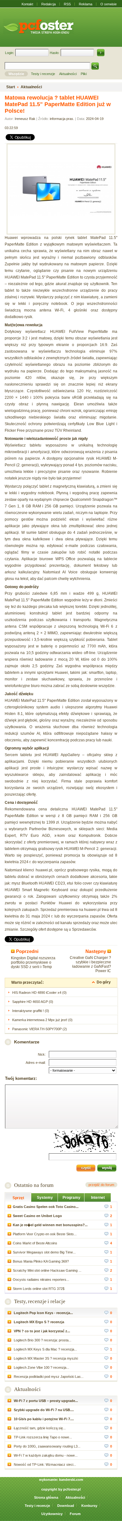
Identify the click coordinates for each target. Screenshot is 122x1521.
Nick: (42, 1054)
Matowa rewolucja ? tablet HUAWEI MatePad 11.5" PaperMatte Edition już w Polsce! (58, 104)
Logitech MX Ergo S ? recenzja (38, 1322)
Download (65, 1505)
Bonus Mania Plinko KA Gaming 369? (41, 1261)
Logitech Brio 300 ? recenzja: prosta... (42, 1340)
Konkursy (89, 1505)
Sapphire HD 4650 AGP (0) (32, 1002)
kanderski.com (71, 1479)
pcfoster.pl (72, 1489)
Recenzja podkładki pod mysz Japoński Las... (48, 1376)
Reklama (85, 4)
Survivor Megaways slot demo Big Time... (44, 1252)
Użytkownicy (52, 1514)
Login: (9, 53)
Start (10, 87)
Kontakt (27, 4)
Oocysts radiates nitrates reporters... (41, 1279)
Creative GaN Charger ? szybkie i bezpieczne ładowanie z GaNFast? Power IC (90, 964)
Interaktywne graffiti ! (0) (30, 1011)
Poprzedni (26, 951)
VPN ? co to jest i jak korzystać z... (41, 1331)
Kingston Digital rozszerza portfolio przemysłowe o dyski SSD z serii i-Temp (33, 962)
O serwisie (108, 4)
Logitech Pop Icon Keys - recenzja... (43, 1313)
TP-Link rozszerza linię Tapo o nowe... (42, 1437)
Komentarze (26, 1041)
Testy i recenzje (37, 1505)
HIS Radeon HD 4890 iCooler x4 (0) (39, 992)
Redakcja (48, 4)
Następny (96, 951)
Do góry (104, 982)
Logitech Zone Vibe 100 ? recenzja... (41, 1367)
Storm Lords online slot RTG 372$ (38, 1289)
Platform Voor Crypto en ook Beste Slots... (45, 1234)
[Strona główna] (38, 26)
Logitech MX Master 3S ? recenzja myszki (45, 1358)
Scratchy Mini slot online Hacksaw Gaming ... (47, 1270)
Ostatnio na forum (33, 1185)
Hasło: (54, 53)
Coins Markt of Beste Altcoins (35, 1243)
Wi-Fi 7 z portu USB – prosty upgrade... (45, 1401)
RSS (67, 4)
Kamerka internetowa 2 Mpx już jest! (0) (42, 1020)
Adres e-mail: (36, 1062)
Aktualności (27, 1389)
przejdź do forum (101, 1185)
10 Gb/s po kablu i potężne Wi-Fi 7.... (43, 1419)
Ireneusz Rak (25, 119)
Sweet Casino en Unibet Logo (37, 1216)
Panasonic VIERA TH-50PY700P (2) (39, 1029)
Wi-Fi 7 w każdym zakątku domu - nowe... (45, 1455)
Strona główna (46, 1497)
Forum (75, 1514)
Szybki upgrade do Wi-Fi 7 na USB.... (43, 1410)
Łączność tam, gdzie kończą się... (39, 1428)
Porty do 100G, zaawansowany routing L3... (46, 1446)
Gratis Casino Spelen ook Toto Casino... (46, 1207)
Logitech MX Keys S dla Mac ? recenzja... (45, 1349)
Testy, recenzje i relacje (39, 1301)
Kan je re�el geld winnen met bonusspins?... (50, 1225)
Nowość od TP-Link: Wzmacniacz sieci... (44, 1464)
